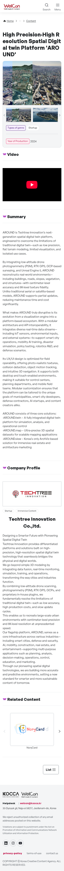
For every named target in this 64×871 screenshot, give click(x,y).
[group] (18, 115)
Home (10, 20)
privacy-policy (12, 853)
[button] (58, 731)
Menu (57, 9)
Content (31, 20)
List (48, 770)
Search (47, 9)
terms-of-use (34, 853)
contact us (52, 853)
